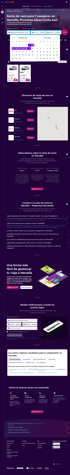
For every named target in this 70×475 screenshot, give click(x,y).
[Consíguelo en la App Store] (56, 447)
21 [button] (13, 55)
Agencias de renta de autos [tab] (39, 359)
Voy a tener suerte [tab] (41, 362)
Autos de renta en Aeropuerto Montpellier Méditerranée (21, 372)
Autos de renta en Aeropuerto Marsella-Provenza (17, 370)
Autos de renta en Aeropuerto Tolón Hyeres (47, 372)
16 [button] (19, 51)
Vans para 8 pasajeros (17, 227)
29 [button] (16, 58)
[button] (2, 2)
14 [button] (13, 51)
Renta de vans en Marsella (59, 9)
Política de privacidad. (11, 339)
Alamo (61, 218)
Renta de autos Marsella (48, 9)
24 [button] (23, 55)
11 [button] (26, 48)
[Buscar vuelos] (2, 6)
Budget (65, 218)
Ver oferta (15, 80)
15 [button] (16, 51)
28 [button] (13, 58)
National (25, 220)
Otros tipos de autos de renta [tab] (16, 362)
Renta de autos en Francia (19, 9)
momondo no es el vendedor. (15, 427)
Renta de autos (9, 9)
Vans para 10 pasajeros (28, 227)
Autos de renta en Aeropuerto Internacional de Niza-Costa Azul (47, 370)
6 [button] (32, 45)
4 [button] (26, 45)
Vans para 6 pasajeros (53, 225)
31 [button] (53, 58)
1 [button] (16, 45)
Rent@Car (41, 220)
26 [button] (29, 55)
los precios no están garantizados (39, 423)
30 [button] (19, 58)
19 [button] (29, 51)
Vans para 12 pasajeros (40, 227)
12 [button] (29, 48)
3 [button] (53, 45)
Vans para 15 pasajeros (52, 227)
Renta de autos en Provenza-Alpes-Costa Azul (33, 9)
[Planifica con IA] (2, 15)
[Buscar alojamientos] (2, 9)
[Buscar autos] (2, 12)
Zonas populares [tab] (26, 359)
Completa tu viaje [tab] (30, 362)
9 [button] (19, 48)
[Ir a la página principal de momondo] (9, 2)
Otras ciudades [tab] (51, 359)
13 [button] (32, 48)
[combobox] (13, 28)
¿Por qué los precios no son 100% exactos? (18, 432)
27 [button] (32, 55)
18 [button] (26, 51)
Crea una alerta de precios (59, 399)
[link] (30, 111)
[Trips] (2, 18)
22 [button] (16, 55)
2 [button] (19, 45)
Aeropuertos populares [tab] (15, 359)
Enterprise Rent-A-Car (12, 220)
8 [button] (16, 48)
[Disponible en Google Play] (56, 444)
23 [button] (19, 55)
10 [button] (22, 48)
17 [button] (22, 51)
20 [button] (32, 51)
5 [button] (29, 45)
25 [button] (26, 55)
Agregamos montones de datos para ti (17, 429)
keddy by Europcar (33, 220)
